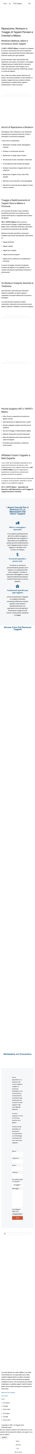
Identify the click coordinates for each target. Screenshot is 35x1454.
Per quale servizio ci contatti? (17, 1180)
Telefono (15, 1172)
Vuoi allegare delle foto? (16, 1210)
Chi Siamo (6, 1403)
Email (14, 1165)
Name (14, 1151)
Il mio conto (6, 1409)
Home (3, 18)
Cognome (15, 1158)
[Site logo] (17, 3)
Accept (4, 1437)
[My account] (33, 3)
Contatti (5, 1406)
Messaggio (15, 1188)
